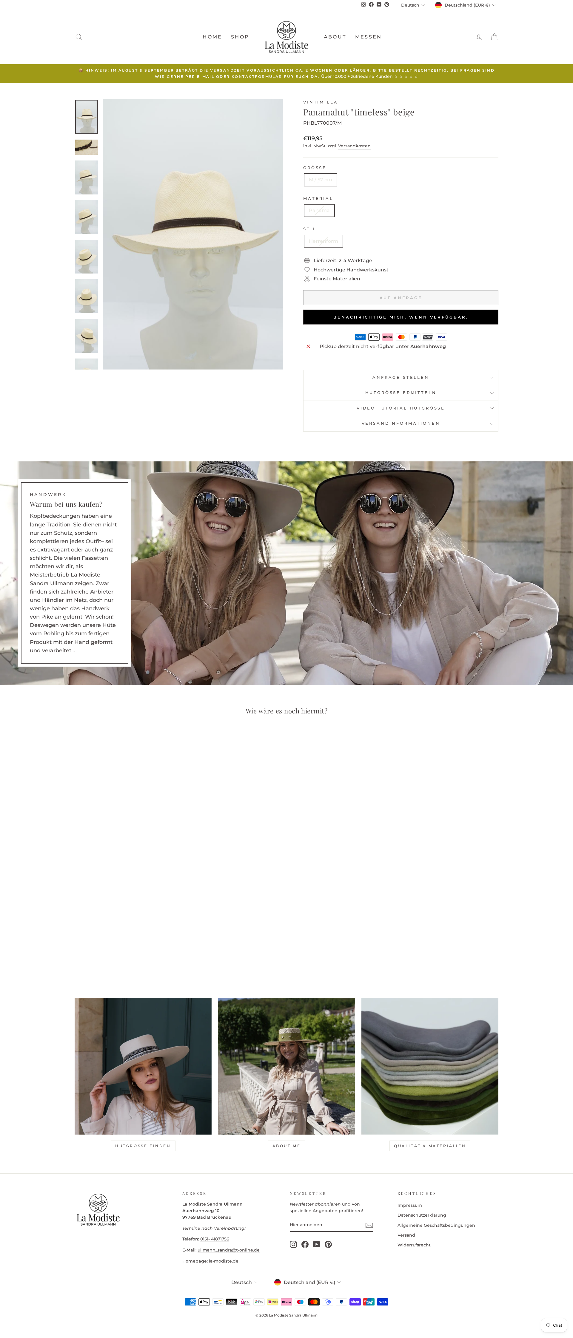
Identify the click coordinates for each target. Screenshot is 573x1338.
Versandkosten (354, 145)
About (335, 37)
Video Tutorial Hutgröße (401, 408)
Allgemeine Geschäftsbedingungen (436, 1225)
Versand (406, 1235)
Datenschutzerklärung (422, 1215)
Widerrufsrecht (414, 1245)
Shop (240, 37)
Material (318, 198)
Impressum (410, 1205)
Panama (319, 210)
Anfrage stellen (400, 377)
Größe (314, 168)
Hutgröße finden (143, 1146)
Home (212, 37)
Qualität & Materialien (430, 1146)
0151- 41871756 (214, 1239)
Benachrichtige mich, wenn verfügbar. (400, 317)
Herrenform (323, 241)
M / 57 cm (320, 180)
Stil (309, 229)
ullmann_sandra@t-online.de (229, 1250)
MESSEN (368, 37)
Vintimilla (320, 102)
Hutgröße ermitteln (401, 392)
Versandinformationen (401, 423)
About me (286, 1146)
